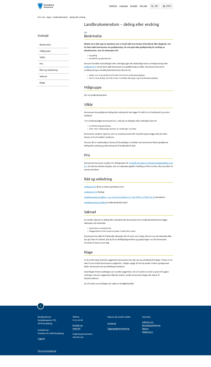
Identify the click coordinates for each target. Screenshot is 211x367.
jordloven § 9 (90, 67)
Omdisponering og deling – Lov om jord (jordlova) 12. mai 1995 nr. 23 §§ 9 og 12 (119, 197)
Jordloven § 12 (90, 192)
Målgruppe (45, 51)
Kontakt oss (78, 325)
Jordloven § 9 (90, 187)
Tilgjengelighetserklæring (118, 329)
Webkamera (147, 332)
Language (123, 6)
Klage (42, 83)
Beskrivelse (45, 45)
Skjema (145, 329)
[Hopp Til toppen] (40, 306)
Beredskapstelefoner (151, 325)
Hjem (49, 17)
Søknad (43, 76)
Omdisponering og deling (95, 203)
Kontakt (133, 6)
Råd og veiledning (49, 70)
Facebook (111, 323)
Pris (41, 64)
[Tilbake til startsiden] (65, 6)
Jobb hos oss (147, 322)
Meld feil (113, 6)
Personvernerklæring (47, 351)
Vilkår (42, 57)
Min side (143, 6)
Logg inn (41, 339)
